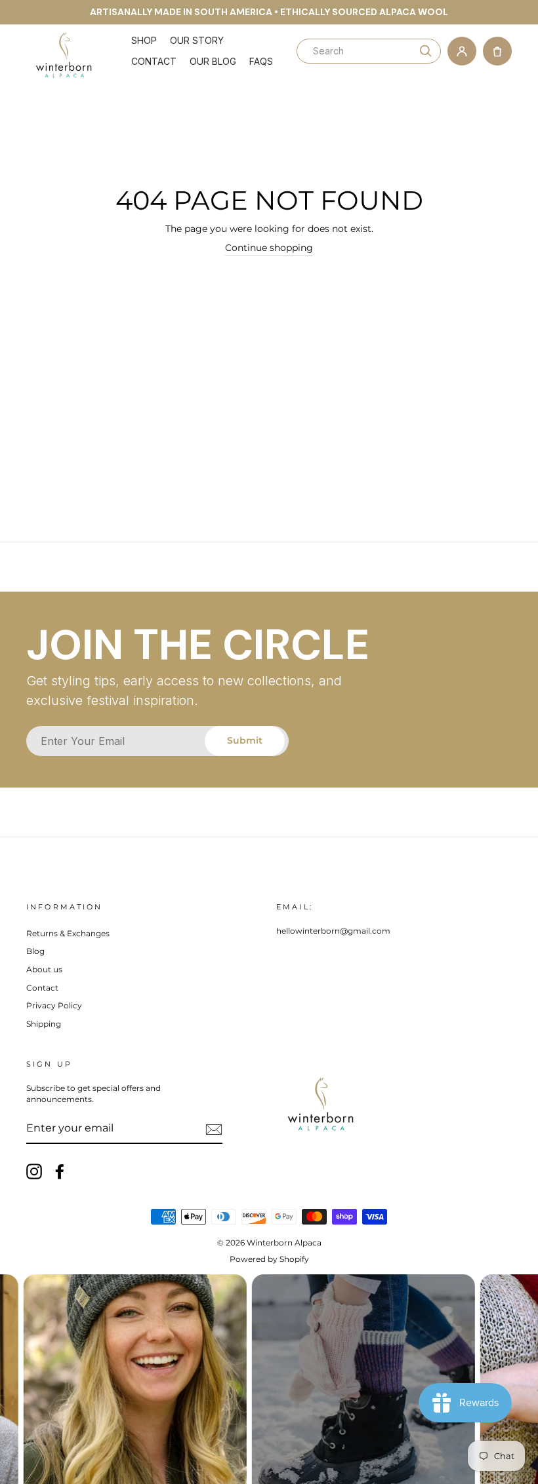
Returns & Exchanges (68, 933)
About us (44, 969)
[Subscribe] (213, 1129)
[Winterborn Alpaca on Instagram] (34, 1171)
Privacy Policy (54, 1005)
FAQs (261, 61)
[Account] (461, 51)
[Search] (425, 51)
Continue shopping (269, 248)
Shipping (43, 1024)
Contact (153, 61)
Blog (35, 951)
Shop (144, 40)
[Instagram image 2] (118, 1379)
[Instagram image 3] (347, 1379)
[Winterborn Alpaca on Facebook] (60, 1171)
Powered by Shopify (269, 1259)
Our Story (197, 40)
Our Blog (213, 61)
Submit (244, 740)
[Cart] (497, 51)
